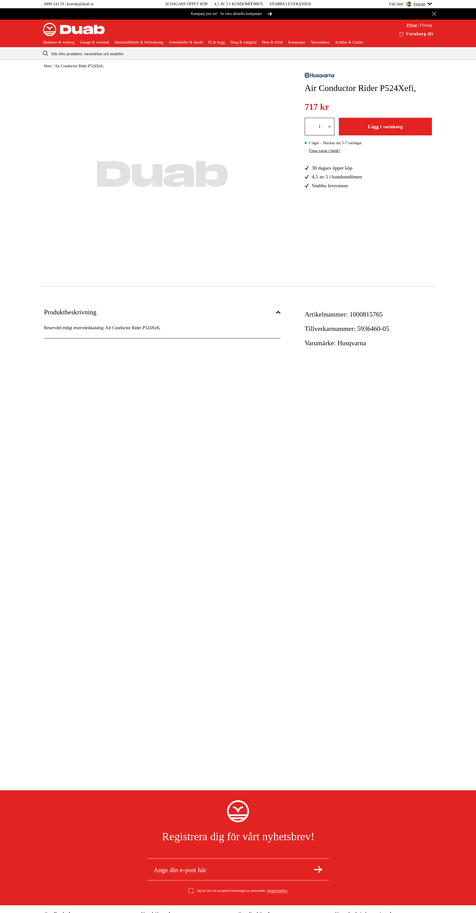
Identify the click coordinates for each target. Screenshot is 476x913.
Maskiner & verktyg (58, 42)
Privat (412, 25)
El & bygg (216, 42)
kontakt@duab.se (80, 4)
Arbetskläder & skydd (186, 42)
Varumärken (320, 42)
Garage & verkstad (94, 42)
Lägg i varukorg (385, 126)
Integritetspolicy (277, 891)
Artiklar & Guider (349, 42)
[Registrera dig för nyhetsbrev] (318, 869)
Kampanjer (296, 42)
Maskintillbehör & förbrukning (139, 42)
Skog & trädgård (243, 42)
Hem (48, 66)
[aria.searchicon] (45, 53)
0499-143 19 (54, 4)
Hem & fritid (272, 42)
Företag (426, 25)
